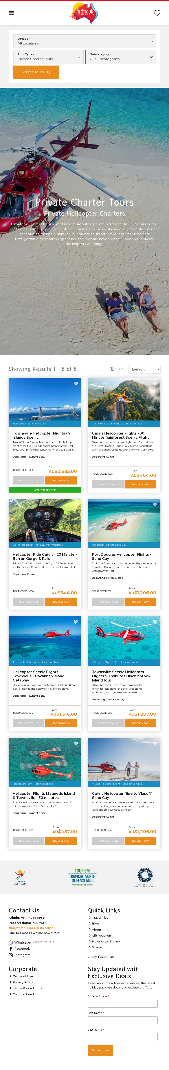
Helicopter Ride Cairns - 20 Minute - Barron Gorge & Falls (45, 556)
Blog (95, 923)
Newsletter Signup (106, 941)
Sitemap (98, 947)
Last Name (96, 1030)
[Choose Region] (84, 41)
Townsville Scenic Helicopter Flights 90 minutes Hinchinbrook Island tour (121, 676)
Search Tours (33, 72)
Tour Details (29, 480)
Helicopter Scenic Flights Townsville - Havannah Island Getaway (38, 676)
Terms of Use (23, 976)
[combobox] (48, 57)
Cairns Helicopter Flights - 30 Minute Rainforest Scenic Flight (120, 435)
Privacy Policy (23, 982)
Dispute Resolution (27, 994)
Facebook (22, 949)
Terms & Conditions (27, 988)
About (96, 929)
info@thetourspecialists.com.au (32, 928)
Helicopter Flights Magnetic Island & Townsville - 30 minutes (44, 795)
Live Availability (43, 489)
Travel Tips (100, 917)
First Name (96, 1013)
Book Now (61, 480)
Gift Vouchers (102, 935)
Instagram (22, 955)
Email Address (98, 997)
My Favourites (103, 957)
